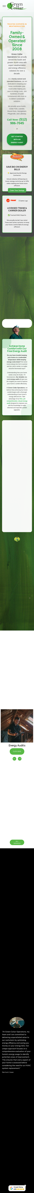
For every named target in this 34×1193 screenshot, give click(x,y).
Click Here (17, 751)
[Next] (19, 759)
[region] (17, 735)
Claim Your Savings (17, 190)
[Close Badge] (25, 1186)
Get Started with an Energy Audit (17, 139)
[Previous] (14, 759)
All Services (17, 842)
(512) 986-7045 (18, 121)
